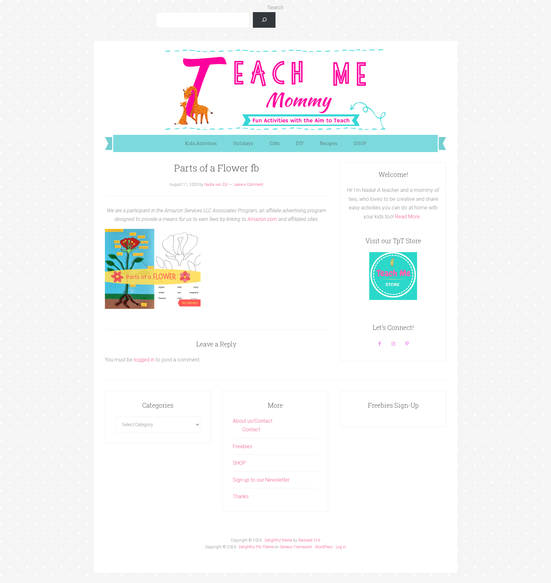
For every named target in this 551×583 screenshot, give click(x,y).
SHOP (239, 463)
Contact (251, 429)
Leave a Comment (248, 184)
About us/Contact (252, 421)
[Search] (264, 20)
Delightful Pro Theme (256, 547)
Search (275, 7)
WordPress (324, 547)
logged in (144, 360)
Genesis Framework (296, 547)
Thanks (241, 496)
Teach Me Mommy (275, 89)
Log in (341, 547)
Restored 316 (309, 540)
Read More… (409, 217)
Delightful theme (278, 540)
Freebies (242, 446)
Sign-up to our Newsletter (261, 480)
